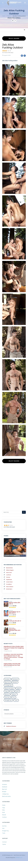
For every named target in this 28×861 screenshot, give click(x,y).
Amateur (7, 679)
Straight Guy (8, 700)
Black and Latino (9, 688)
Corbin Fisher (9, 582)
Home (3, 16)
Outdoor (14, 694)
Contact (4, 842)
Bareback (15, 679)
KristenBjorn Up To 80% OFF (14, 612)
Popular (9, 16)
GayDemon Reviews (11, 726)
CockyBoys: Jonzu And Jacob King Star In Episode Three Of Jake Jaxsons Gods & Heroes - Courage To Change (13, 657)
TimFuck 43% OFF (14, 621)
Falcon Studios (9, 586)
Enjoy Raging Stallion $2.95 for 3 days (14, 39)
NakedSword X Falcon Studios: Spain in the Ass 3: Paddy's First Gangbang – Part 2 (14, 648)
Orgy (6, 691)
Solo (13, 697)
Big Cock (7, 682)
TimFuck (8, 577)
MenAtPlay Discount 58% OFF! (14, 629)
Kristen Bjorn (9, 589)
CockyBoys (9, 584)
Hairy (11, 691)
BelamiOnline (9, 568)
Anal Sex (7, 697)
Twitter (4, 844)
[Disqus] (14, 485)
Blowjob (15, 682)
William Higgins (10, 570)
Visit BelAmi (8, 744)
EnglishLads (9, 579)
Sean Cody (9, 572)
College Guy (8, 685)
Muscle (7, 694)
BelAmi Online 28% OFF (14, 603)
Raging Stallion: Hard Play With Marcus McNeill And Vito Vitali (12, 664)
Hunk (17, 691)
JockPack (8, 575)
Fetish (18, 688)
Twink (16, 700)
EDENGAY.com (19, 857)
